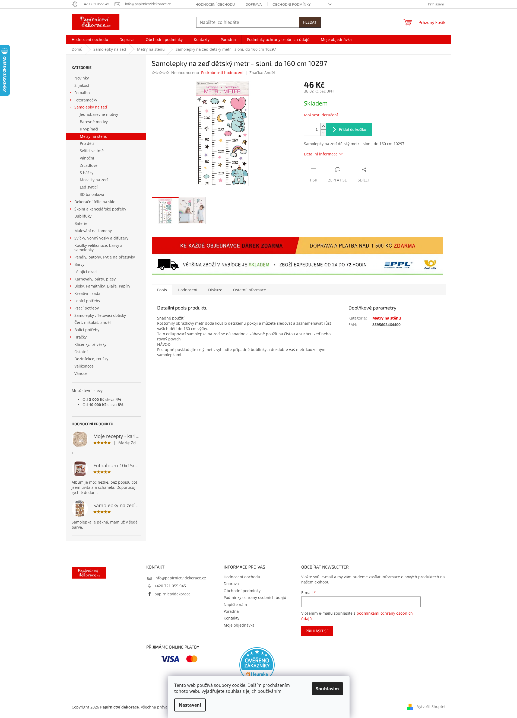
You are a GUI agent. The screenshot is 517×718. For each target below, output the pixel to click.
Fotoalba (82, 92)
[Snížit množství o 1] (323, 132)
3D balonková (92, 194)
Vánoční (87, 158)
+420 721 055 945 (170, 585)
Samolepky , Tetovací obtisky (100, 315)
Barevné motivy (94, 121)
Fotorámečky (85, 100)
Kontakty (231, 618)
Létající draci (85, 271)
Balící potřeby (86, 329)
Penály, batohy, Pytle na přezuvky (104, 257)
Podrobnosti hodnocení (222, 72)
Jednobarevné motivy (99, 114)
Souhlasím (327, 689)
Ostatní (81, 351)
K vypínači (89, 129)
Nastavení (190, 705)
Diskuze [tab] (215, 289)
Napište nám (235, 604)
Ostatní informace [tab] (249, 289)
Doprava (254, 4)
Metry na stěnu (93, 136)
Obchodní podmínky (291, 4)
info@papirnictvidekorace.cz (180, 577)
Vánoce (80, 373)
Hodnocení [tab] (187, 289)
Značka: (262, 72)
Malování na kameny (93, 230)
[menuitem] (90, 39)
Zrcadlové (88, 165)
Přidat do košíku (352, 129)
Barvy (79, 264)
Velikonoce (84, 366)
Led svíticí (89, 187)
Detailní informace (321, 154)
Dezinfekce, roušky (91, 358)
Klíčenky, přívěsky (90, 344)
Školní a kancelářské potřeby (100, 209)
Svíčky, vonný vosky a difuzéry (101, 238)
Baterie (80, 223)
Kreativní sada (87, 293)
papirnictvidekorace (172, 593)
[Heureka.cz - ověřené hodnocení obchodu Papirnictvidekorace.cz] (257, 664)
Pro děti (87, 143)
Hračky (80, 337)
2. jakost (81, 85)
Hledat (309, 22)
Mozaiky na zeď (94, 179)
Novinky (81, 78)
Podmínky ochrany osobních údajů (255, 597)
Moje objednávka (239, 625)
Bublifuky (82, 216)
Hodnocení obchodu (215, 4)
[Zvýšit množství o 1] (323, 126)
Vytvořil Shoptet (431, 706)
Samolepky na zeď (90, 107)
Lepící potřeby (87, 300)
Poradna (231, 611)
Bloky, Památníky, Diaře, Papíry (102, 286)
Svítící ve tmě (92, 150)
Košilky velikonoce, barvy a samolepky (98, 248)
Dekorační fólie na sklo (94, 201)
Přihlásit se (317, 630)
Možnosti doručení (321, 114)
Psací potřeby (86, 308)
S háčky (86, 172)
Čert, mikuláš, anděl (92, 322)
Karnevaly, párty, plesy (95, 279)
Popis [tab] (162, 289)
